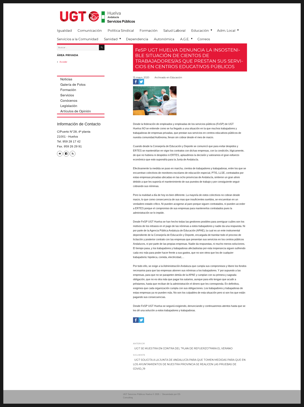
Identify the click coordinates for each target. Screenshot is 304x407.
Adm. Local (226, 30)
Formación (149, 30)
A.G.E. (184, 39)
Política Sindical (121, 30)
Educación (200, 30)
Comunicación (90, 30)
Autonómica (164, 39)
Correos (203, 39)
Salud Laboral (174, 30)
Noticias (66, 79)
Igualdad (64, 30)
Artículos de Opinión (75, 111)
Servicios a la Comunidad (77, 39)
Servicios (67, 95)
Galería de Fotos (73, 84)
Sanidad (111, 39)
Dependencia (137, 39)
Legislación (68, 105)
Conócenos (68, 100)
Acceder (63, 62)
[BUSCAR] (101, 47)
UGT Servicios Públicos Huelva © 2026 (141, 394)
